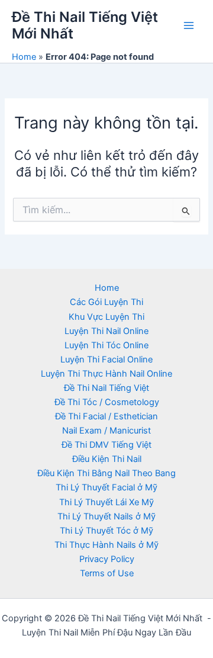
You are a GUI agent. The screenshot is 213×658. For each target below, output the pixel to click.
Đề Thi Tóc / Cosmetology (106, 402)
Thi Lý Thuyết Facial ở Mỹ (106, 487)
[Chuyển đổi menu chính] (188, 25)
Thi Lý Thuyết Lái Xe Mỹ (106, 502)
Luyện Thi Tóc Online (106, 345)
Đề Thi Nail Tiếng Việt (106, 388)
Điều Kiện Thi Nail (106, 459)
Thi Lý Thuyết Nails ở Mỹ (106, 516)
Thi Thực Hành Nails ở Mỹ (106, 545)
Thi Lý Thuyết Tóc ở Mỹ (106, 530)
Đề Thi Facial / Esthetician (106, 416)
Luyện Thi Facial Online (106, 359)
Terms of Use (107, 573)
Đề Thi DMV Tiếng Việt (106, 444)
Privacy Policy (106, 559)
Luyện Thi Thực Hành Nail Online (106, 373)
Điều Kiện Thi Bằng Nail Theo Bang (106, 473)
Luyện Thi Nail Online (106, 331)
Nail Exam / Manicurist (106, 430)
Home (24, 57)
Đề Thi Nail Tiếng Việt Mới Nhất (85, 25)
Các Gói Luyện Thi (106, 302)
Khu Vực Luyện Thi (106, 317)
